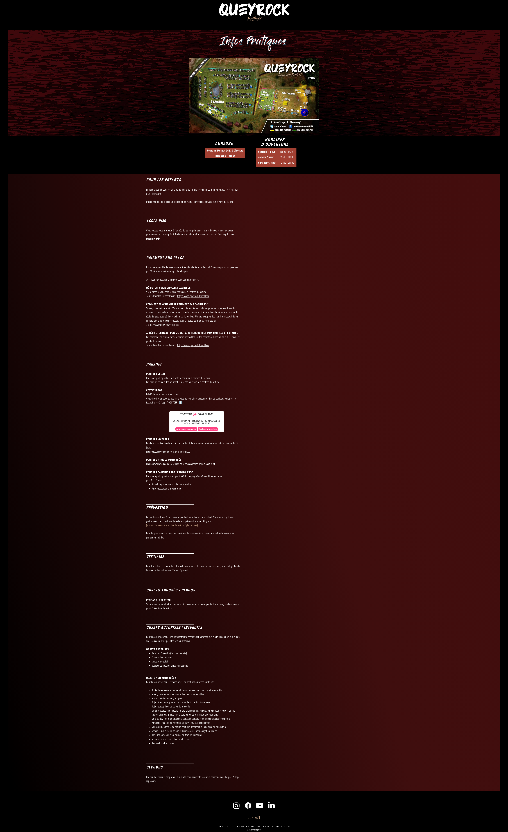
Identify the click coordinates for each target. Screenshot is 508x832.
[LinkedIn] (271, 805)
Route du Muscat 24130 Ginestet (225, 150)
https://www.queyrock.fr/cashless (193, 296)
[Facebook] (248, 805)
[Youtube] (259, 805)
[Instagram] (236, 805)
